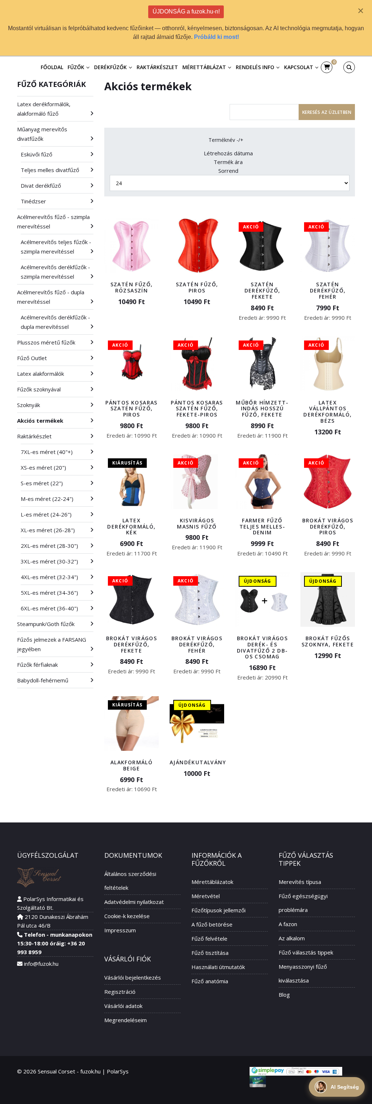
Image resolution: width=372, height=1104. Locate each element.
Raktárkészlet (157, 67)
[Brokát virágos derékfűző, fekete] (131, 599)
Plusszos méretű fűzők (46, 342)
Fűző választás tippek (306, 952)
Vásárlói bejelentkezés (132, 977)
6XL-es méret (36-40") (49, 608)
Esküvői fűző (36, 154)
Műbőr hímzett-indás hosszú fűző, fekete (262, 408)
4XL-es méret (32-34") (49, 577)
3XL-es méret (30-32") (49, 561)
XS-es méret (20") (43, 467)
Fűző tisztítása (210, 952)
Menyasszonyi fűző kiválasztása (303, 973)
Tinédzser (33, 201)
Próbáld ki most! (216, 37)
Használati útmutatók (218, 967)
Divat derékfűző (41, 185)
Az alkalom (292, 938)
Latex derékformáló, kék (131, 526)
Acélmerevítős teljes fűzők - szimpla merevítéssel (56, 246)
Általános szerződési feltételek (130, 880)
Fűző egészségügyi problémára (303, 902)
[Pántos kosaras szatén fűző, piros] (131, 363)
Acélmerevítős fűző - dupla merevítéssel (50, 296)
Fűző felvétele (209, 938)
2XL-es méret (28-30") (49, 545)
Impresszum (120, 930)
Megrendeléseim (125, 1020)
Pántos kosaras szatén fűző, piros (131, 408)
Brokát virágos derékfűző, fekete (131, 644)
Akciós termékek (40, 420)
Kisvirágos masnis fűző (197, 523)
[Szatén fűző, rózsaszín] (131, 245)
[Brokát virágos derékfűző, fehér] (197, 599)
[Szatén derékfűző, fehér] (327, 245)
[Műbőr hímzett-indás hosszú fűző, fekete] (262, 363)
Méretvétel (205, 896)
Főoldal (52, 67)
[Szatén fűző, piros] (197, 245)
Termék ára (228, 162)
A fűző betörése (211, 924)
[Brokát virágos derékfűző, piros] (327, 481)
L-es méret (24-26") (46, 514)
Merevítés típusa (300, 881)
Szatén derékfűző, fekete (262, 290)
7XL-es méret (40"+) (47, 451)
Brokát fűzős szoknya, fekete (328, 641)
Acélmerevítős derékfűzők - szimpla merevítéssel (55, 271)
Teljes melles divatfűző (50, 170)
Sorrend (228, 170)
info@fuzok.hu (41, 963)
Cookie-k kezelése (127, 916)
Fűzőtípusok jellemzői (218, 910)
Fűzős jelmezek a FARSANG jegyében (51, 644)
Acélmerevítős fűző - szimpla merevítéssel (53, 221)
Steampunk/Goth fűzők (45, 623)
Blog (284, 994)
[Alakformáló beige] (131, 723)
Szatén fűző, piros (197, 287)
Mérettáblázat (204, 67)
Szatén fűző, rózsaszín (131, 287)
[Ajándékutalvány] (197, 723)
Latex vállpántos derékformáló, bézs (327, 411)
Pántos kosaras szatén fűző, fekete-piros (197, 408)
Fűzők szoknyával (39, 389)
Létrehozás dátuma (228, 153)
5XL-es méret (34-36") (49, 592)
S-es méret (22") (42, 483)
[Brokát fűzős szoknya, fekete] (327, 599)
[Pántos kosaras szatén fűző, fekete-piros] (197, 363)
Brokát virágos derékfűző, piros (327, 526)
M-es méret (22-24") (47, 498)
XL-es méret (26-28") (48, 530)
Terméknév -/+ (226, 139)
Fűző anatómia (209, 981)
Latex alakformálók (40, 373)
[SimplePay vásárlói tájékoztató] (296, 1071)
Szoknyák (28, 404)
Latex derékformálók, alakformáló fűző (43, 108)
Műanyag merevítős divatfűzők (42, 133)
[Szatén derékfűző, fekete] (262, 245)
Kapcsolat (298, 67)
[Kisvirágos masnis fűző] (197, 481)
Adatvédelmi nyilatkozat (134, 901)
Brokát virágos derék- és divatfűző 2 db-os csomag (262, 647)
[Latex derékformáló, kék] (131, 481)
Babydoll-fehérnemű (42, 680)
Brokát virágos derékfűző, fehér (197, 644)
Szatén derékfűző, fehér (328, 290)
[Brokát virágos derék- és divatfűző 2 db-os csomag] (262, 599)
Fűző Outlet (32, 358)
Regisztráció (120, 991)
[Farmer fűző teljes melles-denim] (262, 481)
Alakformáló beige (131, 765)
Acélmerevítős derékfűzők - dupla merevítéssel (55, 322)
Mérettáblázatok (212, 881)
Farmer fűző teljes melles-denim (262, 526)
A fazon (288, 924)
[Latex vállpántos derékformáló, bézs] (327, 363)
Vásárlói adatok (123, 1005)
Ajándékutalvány (198, 762)
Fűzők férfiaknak (37, 664)
